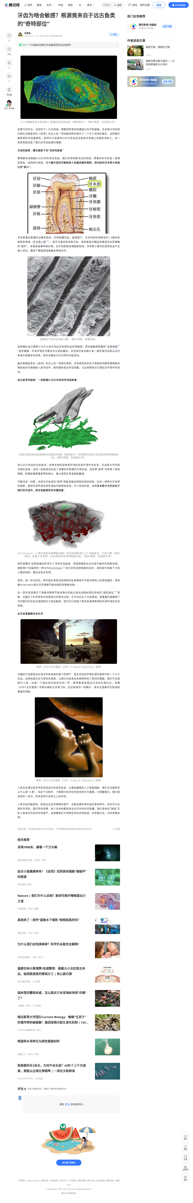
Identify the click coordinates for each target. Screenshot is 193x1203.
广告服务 (72, 1180)
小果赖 (20, 1006)
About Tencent (33, 1180)
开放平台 (63, 1180)
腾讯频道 (110, 1180)
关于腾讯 (21, 1180)
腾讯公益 (91, 1180)
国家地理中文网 (24, 860)
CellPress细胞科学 (26, 1030)
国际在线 (21, 933)
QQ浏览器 (100, 1180)
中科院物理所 (23, 957)
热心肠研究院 (23, 981)
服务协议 (45, 1180)
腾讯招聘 (81, 1180)
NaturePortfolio (25, 1078)
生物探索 (21, 909)
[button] (167, 26)
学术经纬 (21, 884)
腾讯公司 (65, 1193)
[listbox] (68, 959)
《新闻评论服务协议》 (58, 1089)
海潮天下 (21, 1054)
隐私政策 (54, 1180)
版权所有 (72, 1193)
